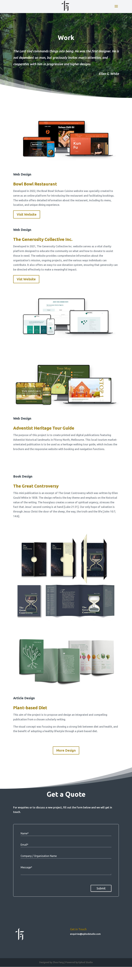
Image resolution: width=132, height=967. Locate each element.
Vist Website (26, 279)
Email (24, 844)
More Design (66, 750)
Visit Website (27, 214)
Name (25, 833)
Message (26, 867)
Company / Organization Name (39, 855)
